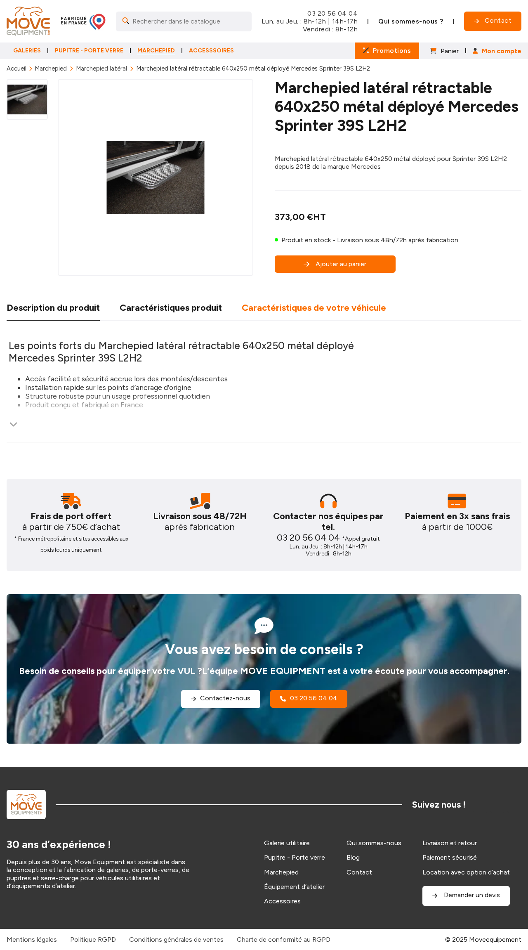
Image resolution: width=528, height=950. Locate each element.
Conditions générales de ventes (176, 939)
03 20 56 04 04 (332, 13)
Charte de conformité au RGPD (283, 939)
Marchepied (51, 68)
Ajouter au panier (341, 264)
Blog (353, 857)
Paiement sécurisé (449, 857)
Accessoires (282, 901)
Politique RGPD (93, 939)
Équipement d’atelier (294, 887)
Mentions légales (32, 939)
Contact (359, 872)
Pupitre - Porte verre (294, 857)
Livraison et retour (449, 843)
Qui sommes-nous (373, 843)
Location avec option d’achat (466, 872)
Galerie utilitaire (287, 843)
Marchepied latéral (101, 68)
